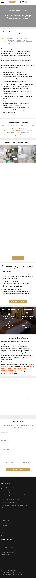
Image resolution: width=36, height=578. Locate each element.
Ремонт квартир (6, 520)
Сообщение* (5, 449)
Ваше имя (4, 432)
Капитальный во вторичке (9, 552)
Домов (3, 523)
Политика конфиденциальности (10, 572)
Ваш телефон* (6, 440)
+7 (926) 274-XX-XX (12, 499)
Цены (2, 530)
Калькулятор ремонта (18, 301)
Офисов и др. (5, 525)
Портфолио (4, 528)
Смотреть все (17, 258)
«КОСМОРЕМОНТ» (7, 483)
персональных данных (10, 464)
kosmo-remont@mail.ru (10, 502)
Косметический (5, 545)
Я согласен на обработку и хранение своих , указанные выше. (16, 463)
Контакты (4, 532)
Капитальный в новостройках (9, 550)
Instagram (6, 508)
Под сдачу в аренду (7, 547)
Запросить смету (11, 560)
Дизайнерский (5, 554)
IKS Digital (20, 574)
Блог (2, 535)
